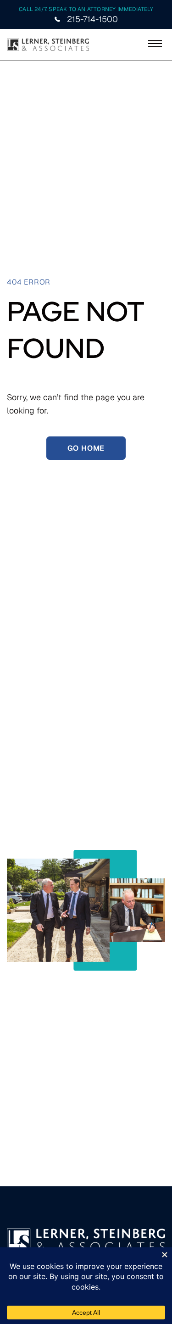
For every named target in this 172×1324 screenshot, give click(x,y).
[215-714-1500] (57, 19)
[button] (154, 45)
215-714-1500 (92, 19)
